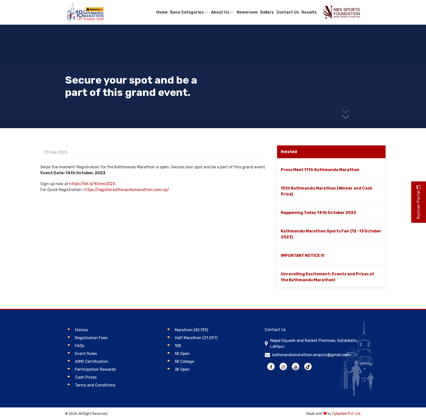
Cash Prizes (86, 377)
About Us (220, 12)
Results (309, 12)
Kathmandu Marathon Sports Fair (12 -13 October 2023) (331, 234)
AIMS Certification (91, 361)
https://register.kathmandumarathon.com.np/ (126, 189)
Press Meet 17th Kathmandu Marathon (320, 169)
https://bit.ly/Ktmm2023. (92, 183)
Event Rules (86, 353)
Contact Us (287, 12)
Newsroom (247, 12)
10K (178, 345)
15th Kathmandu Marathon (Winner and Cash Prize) (327, 191)
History (81, 330)
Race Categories (187, 12)
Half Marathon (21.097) (196, 337)
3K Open (182, 369)
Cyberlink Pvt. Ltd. (346, 414)
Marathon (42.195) (191, 330)
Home (162, 12)
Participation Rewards (95, 369)
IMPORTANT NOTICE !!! (302, 255)
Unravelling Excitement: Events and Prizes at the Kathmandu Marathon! (327, 277)
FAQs (79, 345)
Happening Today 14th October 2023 (318, 212)
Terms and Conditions (95, 385)
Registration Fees (91, 337)
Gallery (267, 12)
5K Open (182, 353)
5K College (184, 361)
